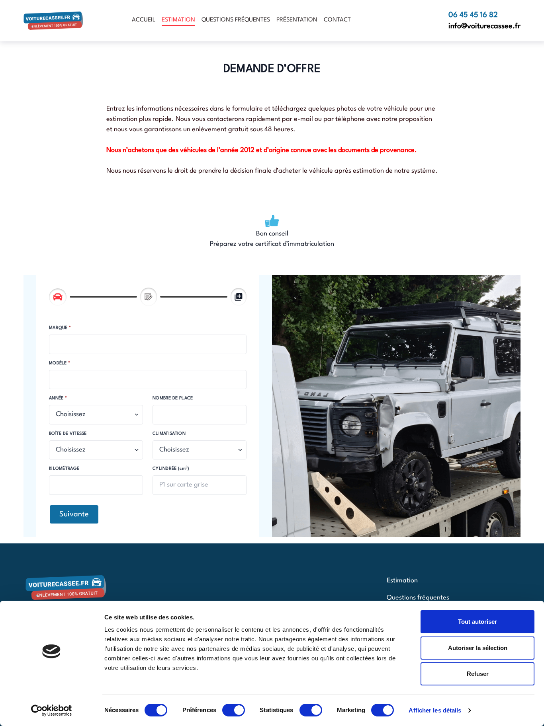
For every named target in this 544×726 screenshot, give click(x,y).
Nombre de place (173, 398)
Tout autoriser (477, 621)
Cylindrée (171, 468)
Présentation (296, 20)
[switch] (233, 710)
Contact (337, 20)
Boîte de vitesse (68, 434)
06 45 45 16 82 (473, 15)
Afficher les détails (435, 710)
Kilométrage (64, 469)
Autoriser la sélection (477, 647)
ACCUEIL (143, 20)
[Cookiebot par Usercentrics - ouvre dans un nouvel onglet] (51, 710)
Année (57, 398)
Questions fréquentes (236, 20)
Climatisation (169, 434)
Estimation (178, 20)
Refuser (478, 673)
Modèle (58, 363)
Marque (59, 328)
